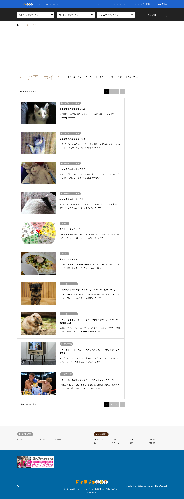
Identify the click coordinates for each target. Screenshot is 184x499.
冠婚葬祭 (152, 439)
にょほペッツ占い (118, 4)
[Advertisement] (92, 52)
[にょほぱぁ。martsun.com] (92, 483)
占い (95, 443)
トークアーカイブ (41, 439)
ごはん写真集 (162, 4)
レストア (115, 439)
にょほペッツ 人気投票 (141, 4)
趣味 (131, 443)
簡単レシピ (115, 443)
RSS (18, 486)
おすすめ (20, 439)
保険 (131, 439)
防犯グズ (152, 443)
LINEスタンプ (98, 439)
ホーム (101, 4)
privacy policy (91, 492)
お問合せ (115, 489)
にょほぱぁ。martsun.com (144, 486)
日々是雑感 (57, 439)
